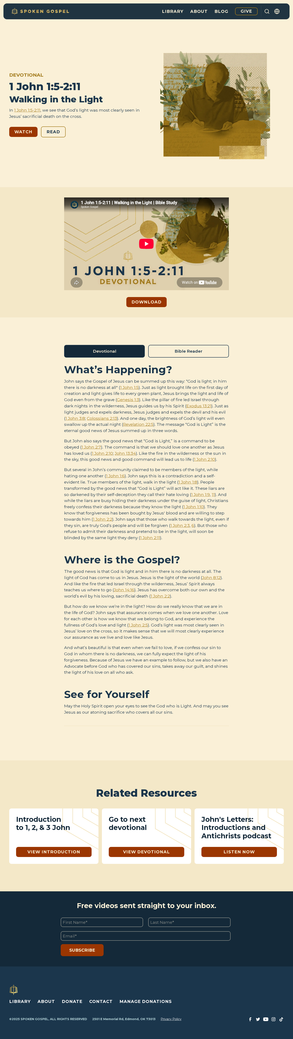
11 (213, 494)
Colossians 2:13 (102, 418)
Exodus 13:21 (198, 405)
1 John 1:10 (193, 506)
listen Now (239, 851)
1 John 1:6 (115, 475)
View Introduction (53, 851)
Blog (221, 11)
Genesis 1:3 (128, 399)
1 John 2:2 (102, 519)
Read (53, 131)
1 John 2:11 (150, 537)
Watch (23, 131)
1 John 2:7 (91, 447)
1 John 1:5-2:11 (27, 110)
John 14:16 (124, 589)
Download (146, 302)
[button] (277, 11)
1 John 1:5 (129, 387)
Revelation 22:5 (138, 424)
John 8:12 (211, 577)
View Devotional (146, 851)
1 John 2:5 (138, 625)
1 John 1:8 (187, 482)
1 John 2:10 (102, 453)
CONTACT (101, 1001)
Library (172, 11)
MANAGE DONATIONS (145, 1001)
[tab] (104, 351)
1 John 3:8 (75, 418)
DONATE (72, 1001)
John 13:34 (125, 453)
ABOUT (46, 1001)
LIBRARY (20, 1001)
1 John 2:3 (180, 525)
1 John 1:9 (200, 494)
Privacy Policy (171, 1019)
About (199, 11)
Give (246, 11)
